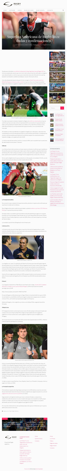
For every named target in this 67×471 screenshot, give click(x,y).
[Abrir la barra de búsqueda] (63, 10)
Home (5, 10)
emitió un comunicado (35, 121)
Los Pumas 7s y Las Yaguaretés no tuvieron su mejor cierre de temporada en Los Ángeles (26, 444)
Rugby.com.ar (6, 411)
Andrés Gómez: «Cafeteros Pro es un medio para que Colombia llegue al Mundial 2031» (35, 425)
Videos (20, 10)
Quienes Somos (38, 438)
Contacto (50, 10)
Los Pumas (12, 10)
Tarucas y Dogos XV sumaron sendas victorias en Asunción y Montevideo (57, 183)
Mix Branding (32, 468)
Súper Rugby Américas (14, 411)
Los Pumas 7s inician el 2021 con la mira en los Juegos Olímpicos (13, 424)
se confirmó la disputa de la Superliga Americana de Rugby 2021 (29, 71)
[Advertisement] (24, 61)
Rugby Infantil (40, 10)
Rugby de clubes (29, 10)
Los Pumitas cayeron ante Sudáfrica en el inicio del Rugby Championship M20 (56, 195)
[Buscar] (62, 108)
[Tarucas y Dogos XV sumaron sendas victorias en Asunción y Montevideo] (57, 102)
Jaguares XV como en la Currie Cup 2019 (12, 393)
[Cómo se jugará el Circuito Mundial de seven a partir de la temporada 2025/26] (52, 140)
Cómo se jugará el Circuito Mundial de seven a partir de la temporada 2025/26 (57, 189)
